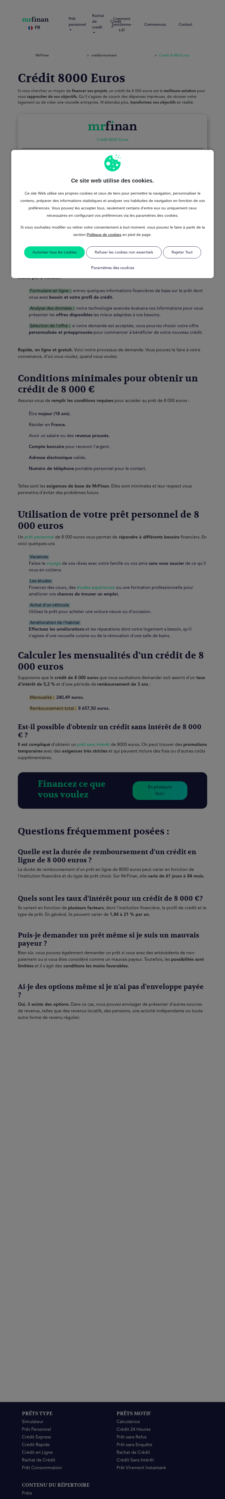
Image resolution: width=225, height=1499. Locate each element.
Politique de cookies (104, 234)
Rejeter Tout (182, 252)
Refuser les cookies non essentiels (124, 252)
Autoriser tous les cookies (54, 252)
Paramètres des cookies (112, 268)
